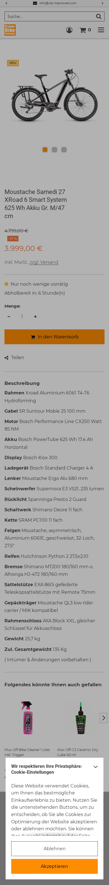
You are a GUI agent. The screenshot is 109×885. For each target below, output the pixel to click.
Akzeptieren (54, 866)
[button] (95, 770)
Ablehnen (55, 848)
